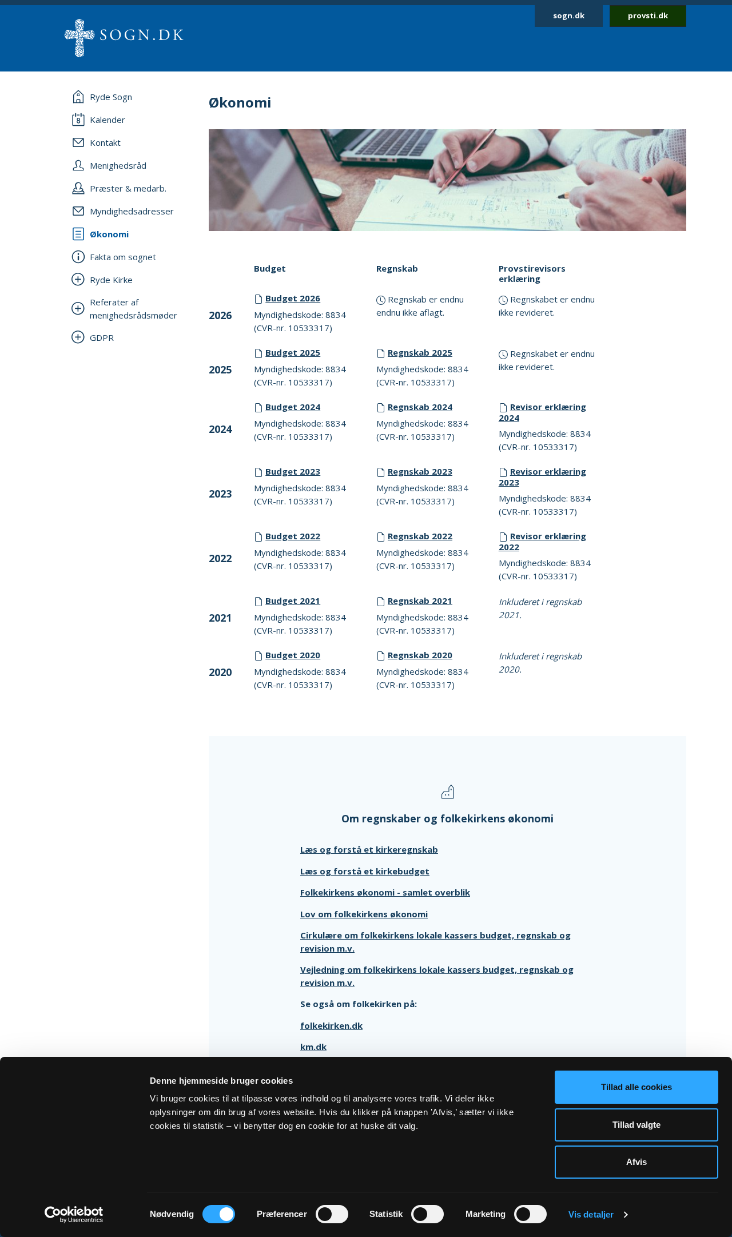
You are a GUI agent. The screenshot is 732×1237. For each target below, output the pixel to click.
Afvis (636, 1162)
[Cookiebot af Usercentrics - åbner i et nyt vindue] (74, 1214)
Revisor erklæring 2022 (542, 541)
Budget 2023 (292, 471)
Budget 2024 (292, 406)
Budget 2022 (292, 536)
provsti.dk (648, 15)
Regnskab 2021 (420, 600)
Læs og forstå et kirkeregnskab (369, 849)
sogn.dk (568, 15)
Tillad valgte (636, 1124)
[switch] (332, 1214)
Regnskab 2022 (420, 536)
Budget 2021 (292, 600)
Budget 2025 (292, 352)
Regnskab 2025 (420, 352)
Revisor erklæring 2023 (542, 477)
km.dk (313, 1046)
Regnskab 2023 (420, 471)
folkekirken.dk (331, 1025)
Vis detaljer (591, 1214)
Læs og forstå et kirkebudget (364, 871)
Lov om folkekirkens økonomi (364, 914)
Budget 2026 (292, 298)
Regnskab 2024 (420, 406)
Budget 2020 (292, 655)
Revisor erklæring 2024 (542, 412)
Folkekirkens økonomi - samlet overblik (385, 892)
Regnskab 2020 (420, 655)
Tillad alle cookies (636, 1087)
